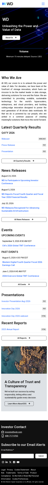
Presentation (24, 152)
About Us (9, 38)
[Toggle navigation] (43, 3)
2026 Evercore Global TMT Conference (20, 276)
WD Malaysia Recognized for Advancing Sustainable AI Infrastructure (20, 209)
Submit (41, 456)
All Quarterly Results (21, 161)
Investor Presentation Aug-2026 (24, 301)
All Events (22, 284)
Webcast (24, 139)
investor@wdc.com (13, 432)
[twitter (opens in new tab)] (10, 462)
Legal (3, 470)
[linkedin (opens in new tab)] (6, 462)
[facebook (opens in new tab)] (14, 462)
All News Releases (22, 219)
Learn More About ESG (17, 404)
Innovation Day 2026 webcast (24, 316)
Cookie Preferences (20, 479)
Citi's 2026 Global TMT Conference (18, 245)
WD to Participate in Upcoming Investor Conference (20, 182)
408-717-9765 (11, 436)
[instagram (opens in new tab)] (3, 462)
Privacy (10, 470)
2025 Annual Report (24, 329)
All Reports (22, 338)
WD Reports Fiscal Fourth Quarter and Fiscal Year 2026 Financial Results (22, 195)
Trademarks (11, 473)
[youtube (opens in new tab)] (18, 462)
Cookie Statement (21, 470)
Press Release (24, 145)
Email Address (7, 450)
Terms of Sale (23, 473)
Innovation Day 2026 (24, 308)
